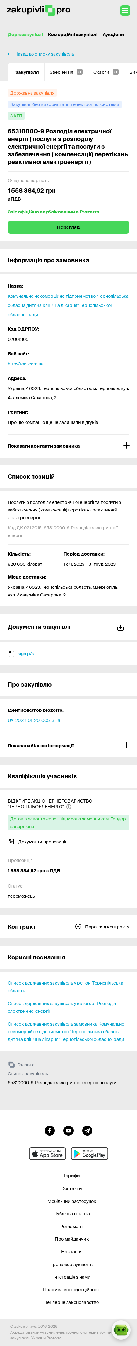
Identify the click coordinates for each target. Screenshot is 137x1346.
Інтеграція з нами (71, 1277)
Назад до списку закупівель (44, 54)
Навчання (72, 1252)
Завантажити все (121, 627)
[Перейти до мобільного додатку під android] (89, 1153)
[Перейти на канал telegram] (87, 1130)
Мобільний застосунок (71, 1201)
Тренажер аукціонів (72, 1264)
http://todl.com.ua (26, 364)
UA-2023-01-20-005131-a (34, 720)
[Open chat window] (121, 1330)
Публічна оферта (72, 1214)
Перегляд (68, 227)
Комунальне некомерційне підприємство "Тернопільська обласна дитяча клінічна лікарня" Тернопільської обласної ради (68, 305)
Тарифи (71, 1176)
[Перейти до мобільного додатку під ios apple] (47, 1153)
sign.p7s (26, 654)
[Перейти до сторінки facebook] (50, 1130)
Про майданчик (72, 1239)
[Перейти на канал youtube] (68, 1130)
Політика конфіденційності (71, 1290)
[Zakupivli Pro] (38, 10)
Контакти (71, 1188)
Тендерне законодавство (72, 1302)
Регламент (71, 1226)
